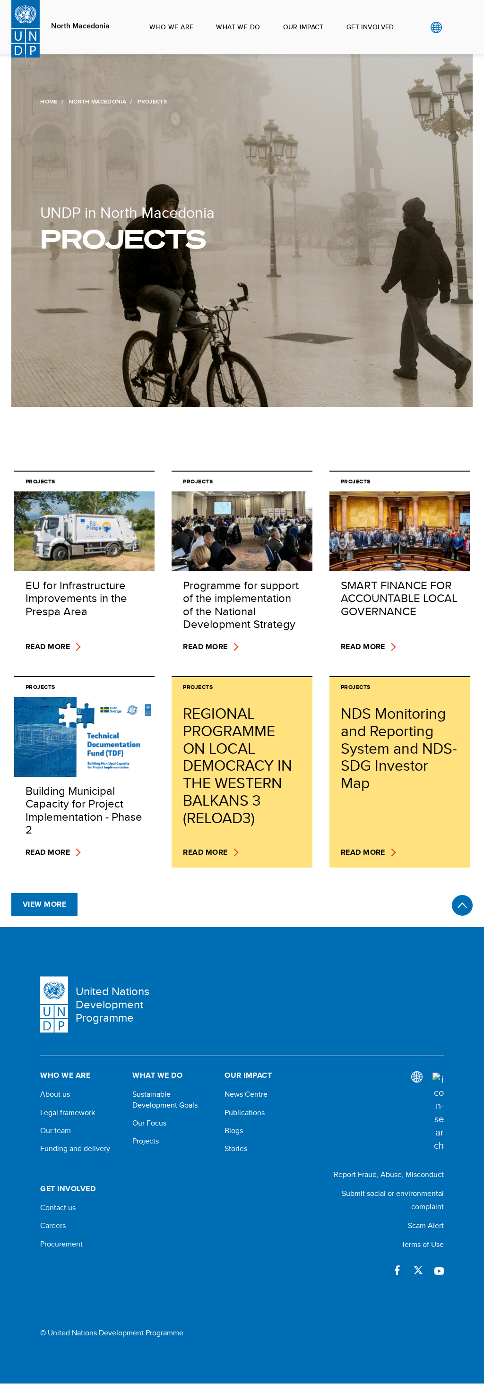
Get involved (370, 27)
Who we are (171, 27)
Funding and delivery (75, 1148)
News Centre (246, 1094)
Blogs (234, 1131)
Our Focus (149, 1123)
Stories (236, 1148)
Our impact (303, 27)
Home (48, 101)
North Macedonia (80, 26)
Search (455, 27)
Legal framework (67, 1113)
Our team (55, 1131)
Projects (145, 1141)
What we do (238, 27)
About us (55, 1094)
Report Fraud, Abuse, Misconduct (389, 1174)
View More (44, 904)
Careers (53, 1226)
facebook (397, 1270)
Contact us (58, 1208)
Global (436, 27)
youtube (439, 1270)
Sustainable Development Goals (165, 1099)
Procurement (61, 1244)
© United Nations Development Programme (111, 1333)
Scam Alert (426, 1225)
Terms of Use (422, 1244)
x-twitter (418, 1270)
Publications (245, 1113)
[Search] (438, 1112)
